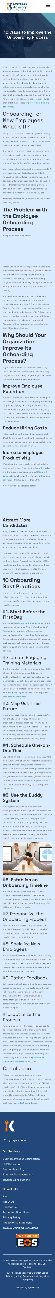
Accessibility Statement (17, 1222)
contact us (21, 1103)
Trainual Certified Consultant (20, 1227)
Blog (5, 1196)
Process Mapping (13, 1169)
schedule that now (17, 696)
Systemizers (33, 1287)
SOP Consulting (12, 1164)
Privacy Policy (11, 1217)
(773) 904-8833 (17, 1140)
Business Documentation (18, 1174)
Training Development (16, 1179)
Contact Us (9, 1207)
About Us (8, 1201)
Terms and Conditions (16, 1212)
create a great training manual (28, 623)
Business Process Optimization (21, 1158)
